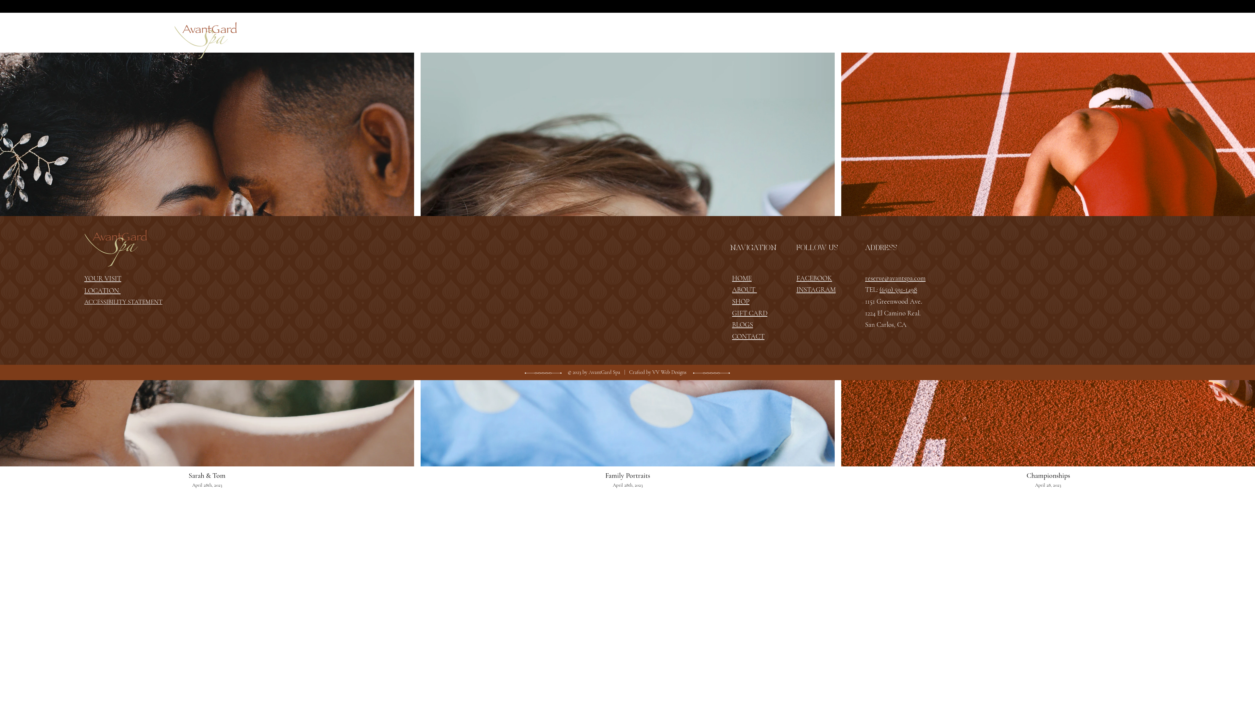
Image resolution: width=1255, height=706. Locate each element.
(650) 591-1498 (898, 290)
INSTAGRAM (816, 290)
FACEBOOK (814, 278)
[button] (554, 37)
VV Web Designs (669, 372)
